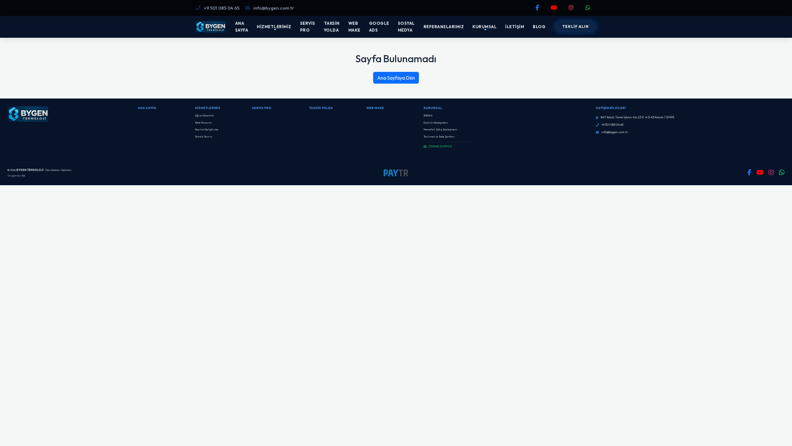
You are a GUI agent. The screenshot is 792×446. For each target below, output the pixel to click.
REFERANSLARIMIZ (444, 26)
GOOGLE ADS (379, 27)
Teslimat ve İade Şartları (439, 136)
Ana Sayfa (147, 108)
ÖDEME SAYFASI (440, 146)
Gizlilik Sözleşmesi (436, 122)
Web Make (375, 108)
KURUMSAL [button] (484, 26)
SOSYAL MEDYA (406, 27)
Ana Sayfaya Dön (396, 78)
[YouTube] (554, 7)
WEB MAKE (354, 27)
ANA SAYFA (241, 27)
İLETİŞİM (514, 26)
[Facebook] (538, 7)
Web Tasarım (203, 122)
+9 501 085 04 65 (221, 8)
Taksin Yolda (321, 108)
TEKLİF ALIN (575, 26)
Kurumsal (433, 108)
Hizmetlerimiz (207, 108)
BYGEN (428, 115)
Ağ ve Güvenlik (204, 115)
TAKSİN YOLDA (332, 27)
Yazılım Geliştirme (206, 129)
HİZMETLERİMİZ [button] (274, 26)
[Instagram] (572, 7)
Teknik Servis (203, 136)
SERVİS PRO (307, 27)
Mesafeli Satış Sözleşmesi (440, 129)
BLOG (539, 26)
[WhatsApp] (588, 7)
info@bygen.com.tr (273, 8)
